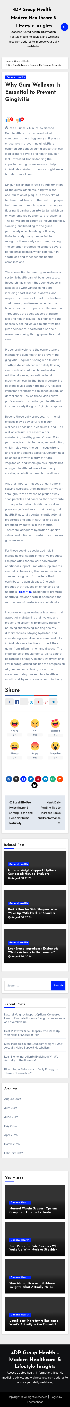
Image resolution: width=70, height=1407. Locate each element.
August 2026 (13, 1099)
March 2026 (12, 1144)
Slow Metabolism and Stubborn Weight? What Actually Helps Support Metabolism (32, 1287)
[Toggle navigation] (4, 27)
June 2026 (11, 1117)
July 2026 (11, 1108)
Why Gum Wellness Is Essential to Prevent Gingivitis (32, 92)
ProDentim (25, 591)
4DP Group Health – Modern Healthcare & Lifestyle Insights (34, 17)
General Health (15, 77)
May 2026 (10, 1126)
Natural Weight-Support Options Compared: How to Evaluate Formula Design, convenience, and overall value (35, 1018)
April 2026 (11, 1135)
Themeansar (35, 1402)
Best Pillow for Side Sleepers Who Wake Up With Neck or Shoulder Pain (32, 913)
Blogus (54, 1397)
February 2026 (14, 1153)
